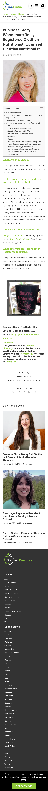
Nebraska (8, 703)
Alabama (7, 631)
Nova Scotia (9, 600)
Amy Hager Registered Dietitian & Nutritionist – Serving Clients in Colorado (22, 516)
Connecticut (9, 649)
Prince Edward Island (12, 611)
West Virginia (9, 764)
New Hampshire (10, 710)
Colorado (8, 645)
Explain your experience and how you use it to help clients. (24, 116)
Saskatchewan (10, 618)
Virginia (7, 757)
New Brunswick (10, 590)
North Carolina (10, 724)
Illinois (6, 667)
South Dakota (10, 746)
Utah (6, 753)
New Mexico (9, 717)
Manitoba (8, 586)
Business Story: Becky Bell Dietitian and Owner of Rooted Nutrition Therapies (23, 457)
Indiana (7, 671)
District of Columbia (12, 653)
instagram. (11, 361)
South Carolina (10, 742)
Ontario (7, 608)
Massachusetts (10, 688)
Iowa (6, 674)
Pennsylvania (9, 739)
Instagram (12, 136)
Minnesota (8, 696)
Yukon (7, 622)
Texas (6, 750)
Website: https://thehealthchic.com (20, 134)
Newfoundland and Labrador (16, 593)
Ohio (6, 728)
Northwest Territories (12, 597)
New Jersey (9, 714)
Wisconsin (8, 768)
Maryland (8, 685)
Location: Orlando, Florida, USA (19, 131)
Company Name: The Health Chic (20, 128)
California (8, 642)
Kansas (7, 678)
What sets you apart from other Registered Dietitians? (23, 124)
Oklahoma (8, 732)
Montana (8, 699)
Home (5, 14)
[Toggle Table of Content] (40, 109)
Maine (6, 681)
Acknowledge (24, 785)
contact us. (27, 354)
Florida (7, 656)
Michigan (8, 692)
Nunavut (7, 604)
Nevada (7, 706)
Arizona (7, 635)
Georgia (7, 660)
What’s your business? (14, 112)
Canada (8, 574)
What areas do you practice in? (18, 120)
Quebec (7, 615)
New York (8, 721)
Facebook (12, 139)
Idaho (6, 663)
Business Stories (17, 14)
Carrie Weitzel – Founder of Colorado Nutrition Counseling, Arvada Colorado (24, 536)
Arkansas (8, 638)
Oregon (7, 735)
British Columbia (10, 583)
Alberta (7, 579)
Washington (9, 760)
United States (12, 626)
